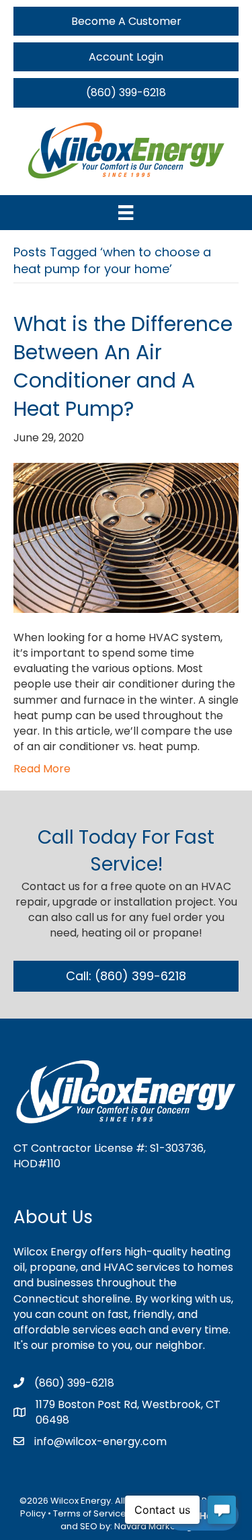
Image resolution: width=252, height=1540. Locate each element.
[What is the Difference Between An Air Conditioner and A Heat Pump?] (126, 537)
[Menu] (125, 212)
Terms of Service (89, 1513)
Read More (42, 768)
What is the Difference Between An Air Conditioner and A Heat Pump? (123, 366)
